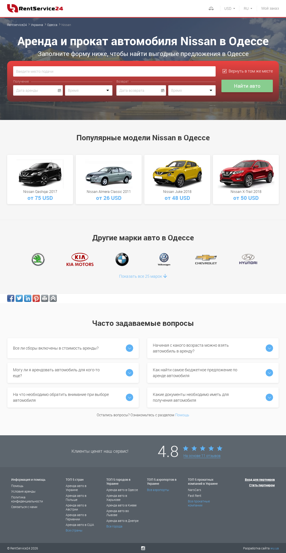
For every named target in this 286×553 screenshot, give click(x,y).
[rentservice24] (35, 8)
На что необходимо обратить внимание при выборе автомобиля (61, 397)
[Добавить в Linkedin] (27, 298)
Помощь (182, 414)
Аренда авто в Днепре (122, 521)
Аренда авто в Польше (76, 497)
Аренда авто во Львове (117, 513)
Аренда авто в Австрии (76, 507)
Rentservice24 (17, 25)
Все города (114, 526)
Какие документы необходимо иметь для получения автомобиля (191, 397)
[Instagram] (143, 548)
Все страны (74, 530)
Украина (37, 25)
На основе (202, 456)
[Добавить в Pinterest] (36, 298)
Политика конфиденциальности (27, 499)
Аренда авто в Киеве (121, 505)
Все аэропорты (158, 490)
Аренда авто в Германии (76, 517)
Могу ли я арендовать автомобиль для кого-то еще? (56, 372)
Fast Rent (194, 495)
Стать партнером (262, 485)
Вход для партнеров (260, 479)
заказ (270, 8)
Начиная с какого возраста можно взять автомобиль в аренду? (191, 348)
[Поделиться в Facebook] (10, 298)
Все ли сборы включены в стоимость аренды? (56, 348)
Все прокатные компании (199, 503)
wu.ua (274, 548)
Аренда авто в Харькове (116, 497)
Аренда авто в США (80, 525)
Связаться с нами (24, 507)
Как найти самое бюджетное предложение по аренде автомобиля (195, 372)
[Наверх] (53, 298)
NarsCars (194, 490)
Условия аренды (23, 491)
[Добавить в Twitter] (19, 298)
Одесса (52, 25)
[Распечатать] (44, 298)
